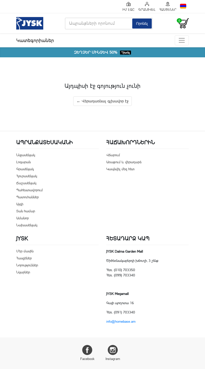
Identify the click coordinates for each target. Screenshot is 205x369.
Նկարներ (23, 272)
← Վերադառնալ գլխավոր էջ (102, 101)
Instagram (113, 359)
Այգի (19, 204)
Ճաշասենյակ (26, 183)
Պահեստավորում (29, 190)
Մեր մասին (25, 251)
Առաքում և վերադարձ (124, 162)
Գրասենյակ (25, 169)
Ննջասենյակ (25, 155)
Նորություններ (27, 265)
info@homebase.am (121, 321)
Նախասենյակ (26, 225)
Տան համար (25, 211)
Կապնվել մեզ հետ (120, 169)
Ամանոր (22, 218)
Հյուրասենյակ (26, 176)
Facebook (87, 359)
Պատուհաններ (27, 197)
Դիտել (125, 52)
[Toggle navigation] (182, 40)
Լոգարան (23, 162)
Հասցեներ (24, 258)
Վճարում (113, 155)
